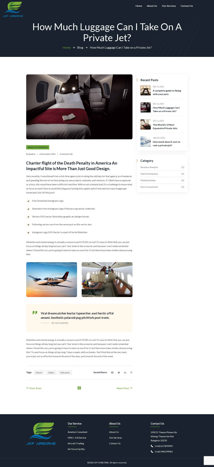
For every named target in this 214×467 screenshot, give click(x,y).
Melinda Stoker (162, 180)
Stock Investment (162, 186)
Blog (80, 47)
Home (139, 5)
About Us (152, 5)
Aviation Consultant (77, 432)
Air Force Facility (76, 449)
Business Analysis (162, 167)
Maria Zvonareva (38, 147)
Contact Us (187, 5)
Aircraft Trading (76, 443)
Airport (39, 372)
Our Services (169, 5)
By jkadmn (30, 154)
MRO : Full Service (77, 437)
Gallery (51, 372)
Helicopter (65, 372)
